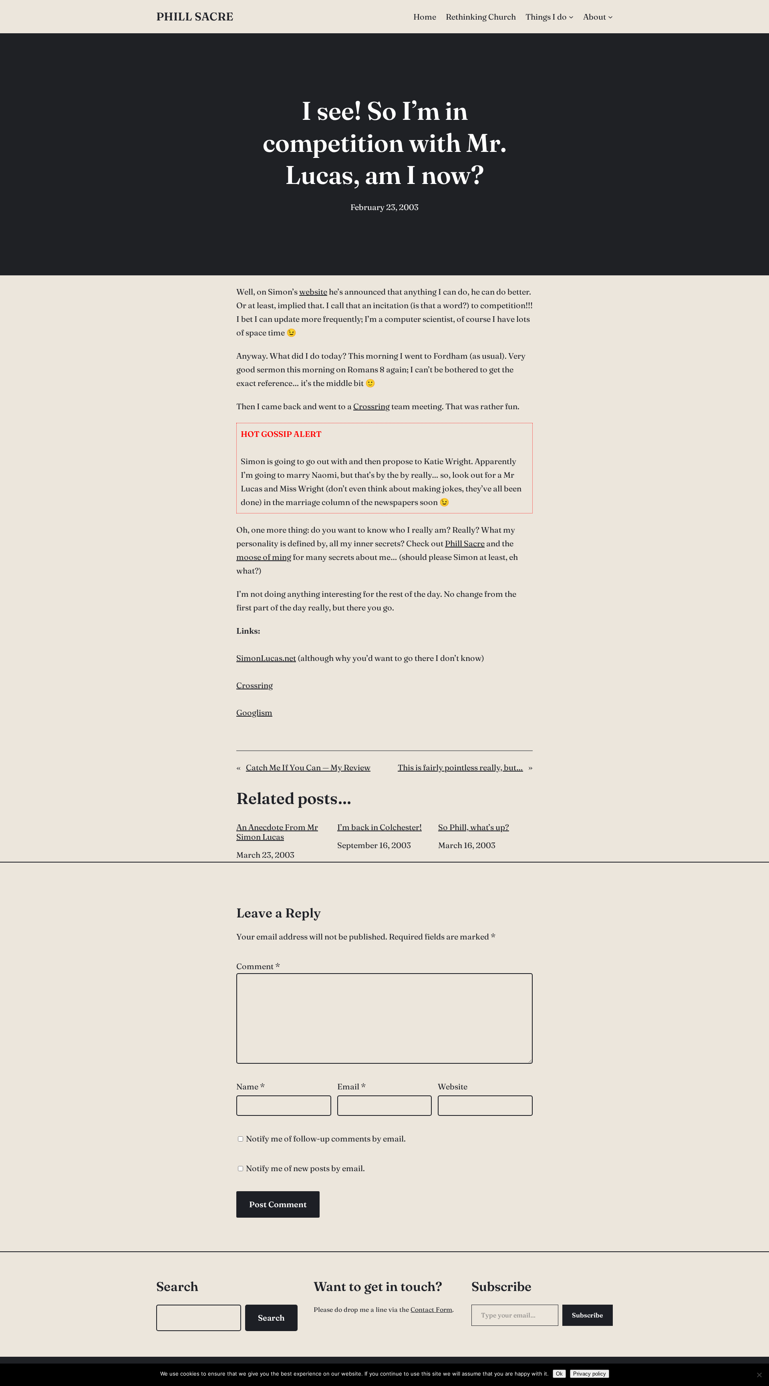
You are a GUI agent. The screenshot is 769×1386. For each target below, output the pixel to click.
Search (271, 1318)
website (313, 292)
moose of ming (263, 557)
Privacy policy (589, 1374)
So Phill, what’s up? (473, 827)
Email (351, 1086)
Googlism (254, 712)
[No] (759, 1375)
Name (250, 1086)
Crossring (371, 406)
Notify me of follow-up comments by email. (326, 1138)
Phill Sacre (194, 16)
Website (452, 1086)
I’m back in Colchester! (379, 827)
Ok (559, 1374)
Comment (258, 966)
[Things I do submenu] (571, 16)
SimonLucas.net (266, 658)
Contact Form (431, 1309)
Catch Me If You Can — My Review (308, 767)
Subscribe (587, 1315)
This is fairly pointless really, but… (460, 767)
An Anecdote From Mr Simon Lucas (277, 832)
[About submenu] (610, 16)
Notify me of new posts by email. (305, 1168)
